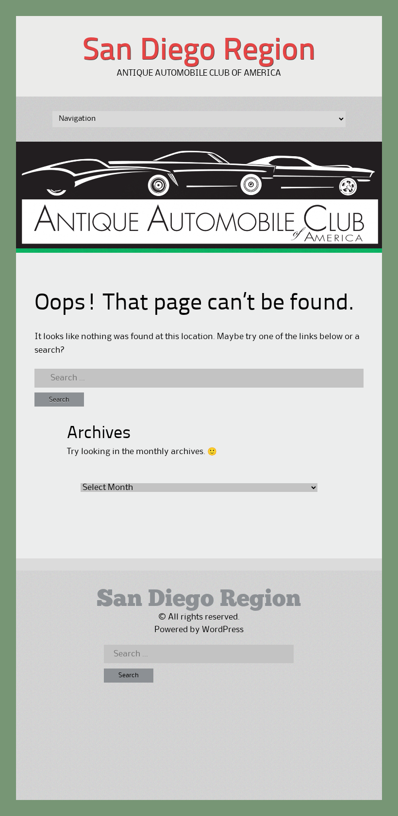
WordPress (223, 630)
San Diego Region (199, 51)
